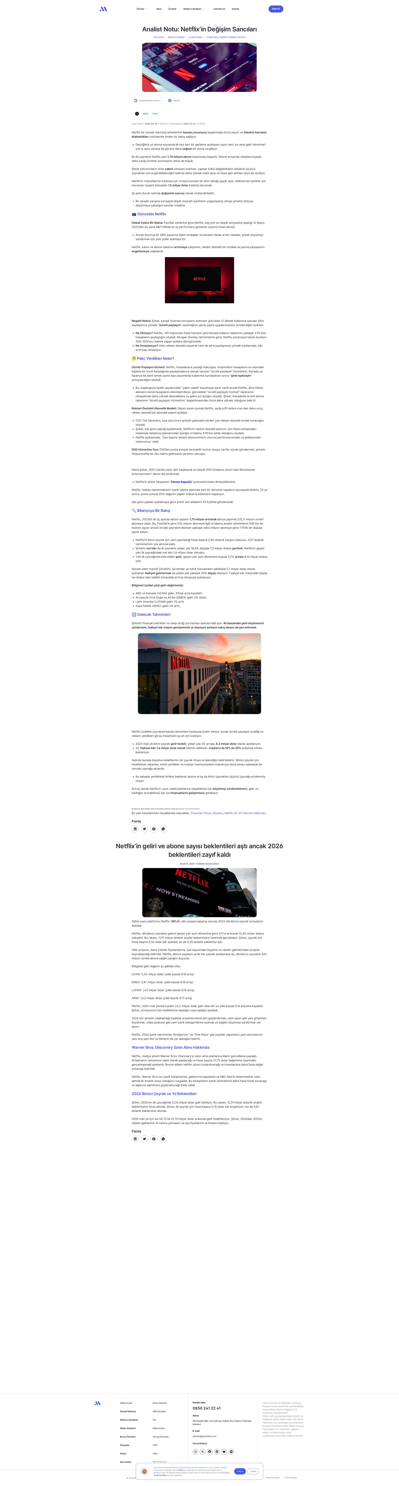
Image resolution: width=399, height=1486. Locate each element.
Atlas (159, 8)
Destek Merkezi (128, 1411)
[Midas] (103, 9)
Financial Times (201, 813)
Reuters (218, 813)
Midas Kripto (159, 1428)
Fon (154, 1419)
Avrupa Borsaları (161, 1436)
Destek (235, 8)
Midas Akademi (128, 1428)
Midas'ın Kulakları (129, 1419)
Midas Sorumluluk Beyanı (189, 809)
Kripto (123, 1453)
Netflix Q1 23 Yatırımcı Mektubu (245, 813)
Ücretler (172, 8)
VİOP (155, 1445)
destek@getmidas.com (204, 1436)
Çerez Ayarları (291, 1477)
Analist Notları (195, 37)
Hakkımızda (126, 1403)
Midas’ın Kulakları (192, 8)
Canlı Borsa (219, 8)
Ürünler (140, 8)
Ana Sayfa (159, 37)
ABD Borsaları (159, 1411)
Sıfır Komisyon (159, 1462)
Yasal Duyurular (273, 1477)
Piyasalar (124, 1445)
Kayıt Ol (276, 8)
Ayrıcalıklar (126, 1462)
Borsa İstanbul (160, 1403)
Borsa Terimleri (128, 1436)
